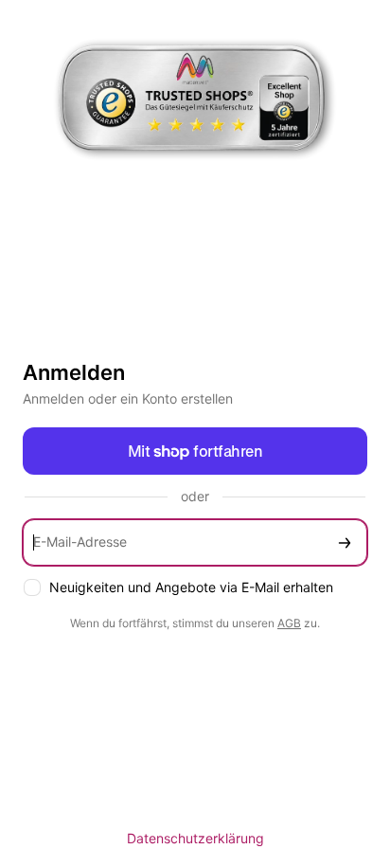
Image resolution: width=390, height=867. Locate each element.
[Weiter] (344, 542)
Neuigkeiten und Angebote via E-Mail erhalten (191, 587)
